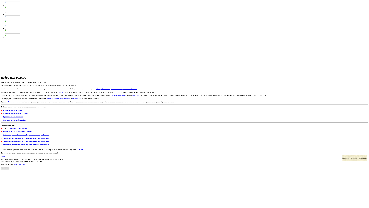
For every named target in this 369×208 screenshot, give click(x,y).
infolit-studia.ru (19, 164)
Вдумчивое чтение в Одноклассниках (16, 113)
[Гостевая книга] (12, 24)
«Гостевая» (79, 150)
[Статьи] (12, 19)
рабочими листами (53, 98)
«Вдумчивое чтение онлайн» (17, 128)
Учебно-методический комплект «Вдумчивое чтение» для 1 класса (26, 135)
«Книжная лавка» (13, 102)
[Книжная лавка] (12, 37)
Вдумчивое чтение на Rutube (13, 110)
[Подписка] (12, 33)
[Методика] (12, 14)
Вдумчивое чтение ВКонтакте (13, 117)
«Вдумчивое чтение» (118, 95)
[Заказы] (12, 28)
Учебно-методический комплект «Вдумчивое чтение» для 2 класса (26, 138)
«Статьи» (61, 92)
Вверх (3, 156)
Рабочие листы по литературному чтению (17, 131)
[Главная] (12, 5)
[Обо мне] (12, 10)
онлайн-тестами (65, 98)
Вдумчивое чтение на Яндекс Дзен (14, 120)
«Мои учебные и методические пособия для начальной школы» (116, 89)
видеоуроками (76, 98)
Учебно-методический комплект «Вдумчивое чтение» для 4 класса (26, 145)
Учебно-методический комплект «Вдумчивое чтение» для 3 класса (26, 141)
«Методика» (136, 95)
